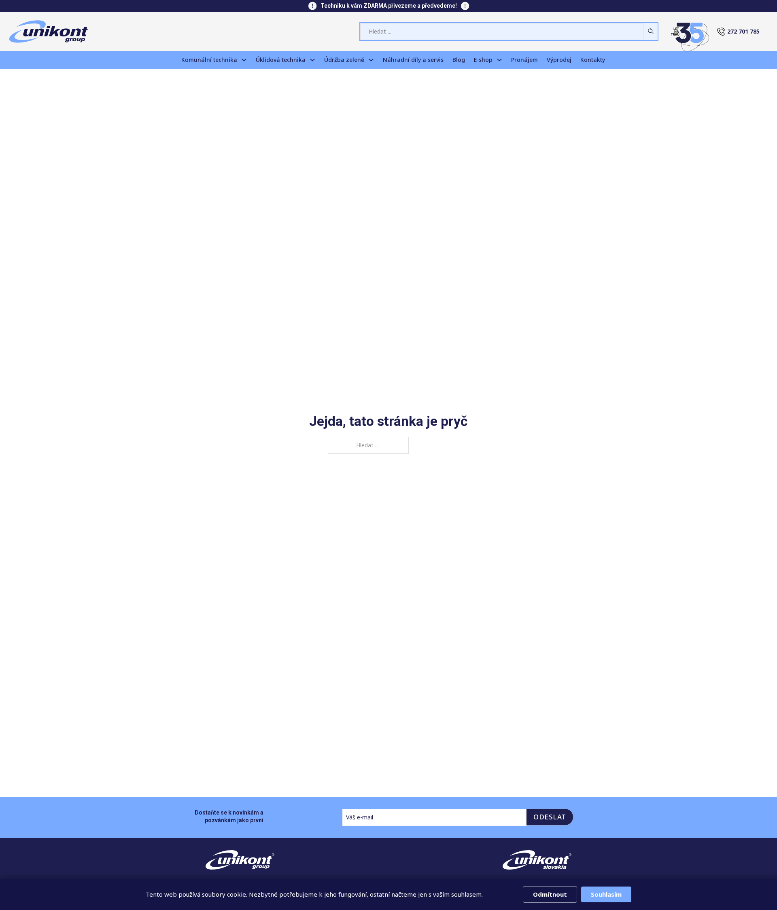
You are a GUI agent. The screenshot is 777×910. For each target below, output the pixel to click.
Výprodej (559, 59)
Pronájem (524, 59)
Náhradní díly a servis (413, 59)
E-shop (483, 59)
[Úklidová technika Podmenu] (312, 60)
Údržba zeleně (344, 59)
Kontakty (592, 59)
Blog (458, 59)
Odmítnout (550, 894)
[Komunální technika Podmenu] (244, 60)
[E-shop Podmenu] (499, 60)
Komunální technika (209, 59)
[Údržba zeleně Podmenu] (371, 60)
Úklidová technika (281, 59)
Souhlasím (606, 894)
